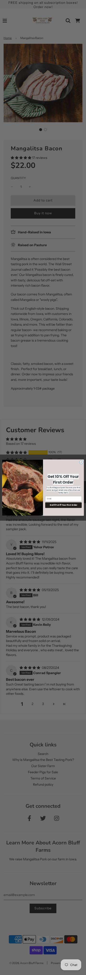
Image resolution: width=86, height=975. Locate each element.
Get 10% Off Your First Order (63, 505)
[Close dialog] (81, 462)
